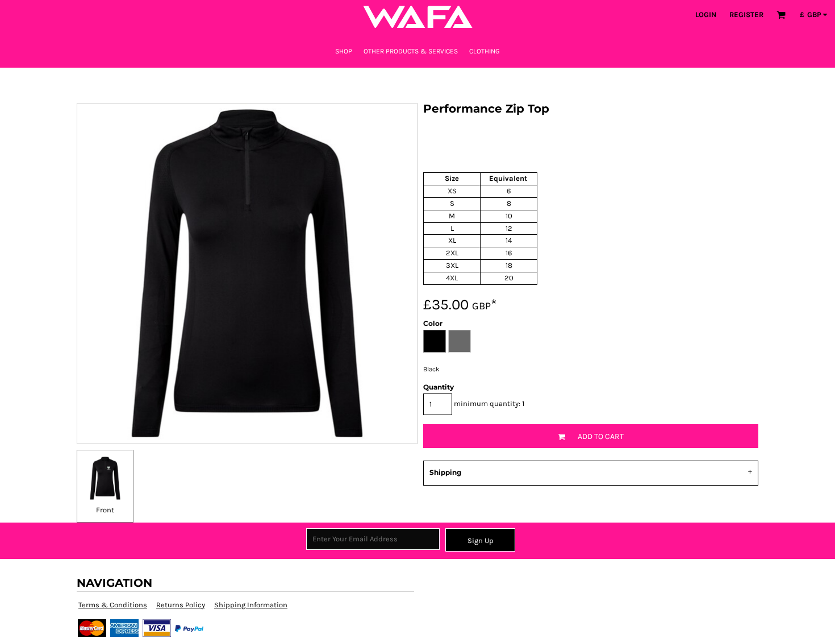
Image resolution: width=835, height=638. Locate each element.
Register (746, 14)
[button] (781, 14)
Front (105, 510)
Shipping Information (250, 604)
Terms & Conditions (112, 604)
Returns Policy (180, 604)
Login (705, 14)
